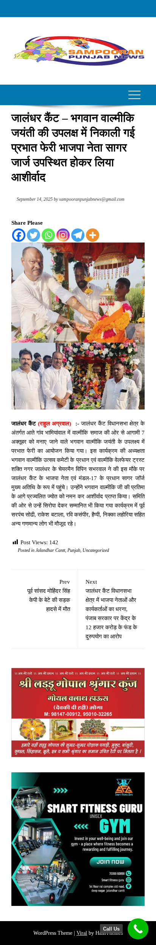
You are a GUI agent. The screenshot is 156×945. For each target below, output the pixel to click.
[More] (92, 235)
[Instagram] (63, 235)
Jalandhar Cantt (50, 550)
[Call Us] (138, 928)
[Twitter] (33, 235)
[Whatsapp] (48, 235)
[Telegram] (77, 235)
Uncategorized (96, 550)
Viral (81, 933)
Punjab (73, 550)
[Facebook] (18, 235)
